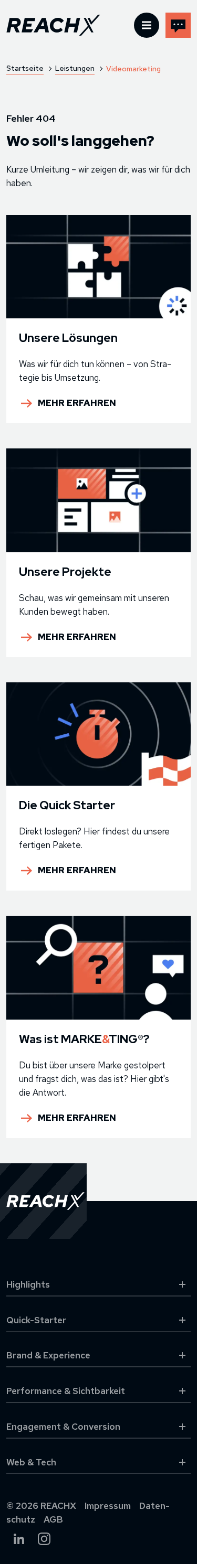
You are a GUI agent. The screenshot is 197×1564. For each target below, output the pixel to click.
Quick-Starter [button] (36, 1320)
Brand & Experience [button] (48, 1355)
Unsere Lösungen (68, 338)
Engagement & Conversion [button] (63, 1426)
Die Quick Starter (67, 805)
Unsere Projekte (65, 572)
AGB (53, 1519)
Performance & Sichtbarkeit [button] (65, 1391)
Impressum (108, 1506)
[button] (146, 25)
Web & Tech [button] (31, 1462)
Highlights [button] (28, 1284)
